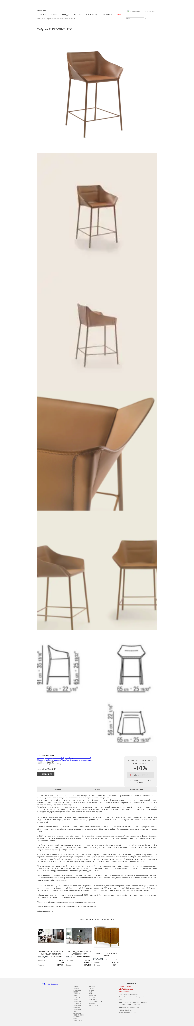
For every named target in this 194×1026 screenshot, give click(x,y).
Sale (119, 15)
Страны (77, 15)
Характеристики (136, 789)
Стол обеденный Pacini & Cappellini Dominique (51, 953)
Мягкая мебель (76, 987)
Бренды (65, 15)
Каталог (42, 15)
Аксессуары (77, 1021)
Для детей (77, 1013)
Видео (91, 994)
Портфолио (93, 1000)
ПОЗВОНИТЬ (47, 774)
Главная (40, 19)
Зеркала (76, 1019)
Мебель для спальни (77, 1006)
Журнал (92, 1003)
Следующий (146, 24)
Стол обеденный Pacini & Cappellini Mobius (79, 953)
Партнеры (92, 998)
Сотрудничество (95, 1001)
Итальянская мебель (61, 19)
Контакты (107, 15)
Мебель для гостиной (77, 1002)
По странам (48, 19)
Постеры (76, 1017)
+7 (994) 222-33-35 (149, 11)
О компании (92, 15)
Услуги (54, 15)
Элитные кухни (76, 995)
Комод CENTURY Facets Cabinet (106, 954)
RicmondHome (135, 11)
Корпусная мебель (77, 991)
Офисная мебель (76, 999)
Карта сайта (93, 1005)
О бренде (97, 789)
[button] (97, 92)
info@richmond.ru (126, 989)
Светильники (78, 1015)
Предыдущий (48, 24)
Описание (57, 789)
